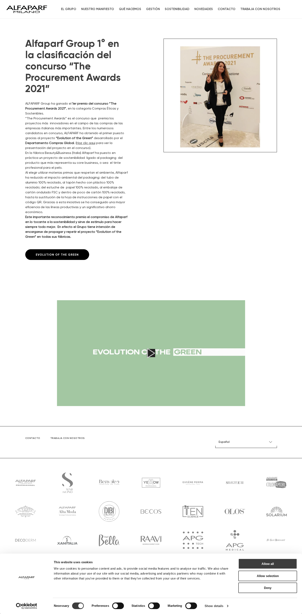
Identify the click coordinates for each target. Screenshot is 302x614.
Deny (267, 588)
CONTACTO (32, 438)
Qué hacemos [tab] (130, 9)
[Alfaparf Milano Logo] (26, 9)
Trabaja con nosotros (260, 9)
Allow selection (268, 576)
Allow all (268, 564)
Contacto (226, 9)
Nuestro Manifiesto (97, 9)
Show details (214, 606)
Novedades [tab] (203, 9)
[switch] (118, 605)
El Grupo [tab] (68, 9)
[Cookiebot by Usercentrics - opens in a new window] (27, 606)
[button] (151, 353)
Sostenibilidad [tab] (177, 9)
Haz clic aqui (85, 143)
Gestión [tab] (153, 9)
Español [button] (224, 442)
